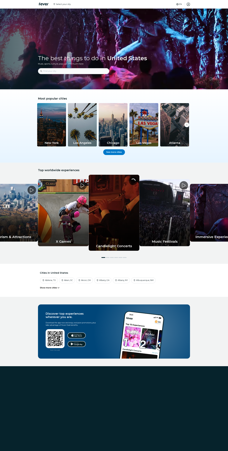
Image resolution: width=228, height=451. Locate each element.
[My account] (188, 4)
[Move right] (186, 124)
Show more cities (49, 288)
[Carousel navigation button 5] (120, 257)
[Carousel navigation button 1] (103, 257)
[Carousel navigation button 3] (112, 257)
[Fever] (43, 4)
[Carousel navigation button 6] (125, 257)
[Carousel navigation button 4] (116, 257)
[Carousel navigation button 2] (107, 257)
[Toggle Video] (114, 213)
